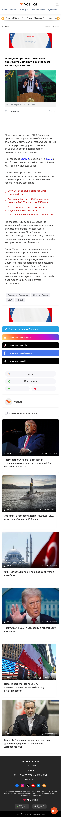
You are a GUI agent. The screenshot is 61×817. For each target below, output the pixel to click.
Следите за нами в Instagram (20, 337)
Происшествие (37, 9)
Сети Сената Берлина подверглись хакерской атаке (27, 192)
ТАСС (49, 158)
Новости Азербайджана (16, 18)
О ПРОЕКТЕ (30, 779)
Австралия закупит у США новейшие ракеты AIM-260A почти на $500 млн (28, 201)
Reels (4, 9)
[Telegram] (38, 786)
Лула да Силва (40, 295)
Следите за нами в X (17, 361)
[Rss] (44, 786)
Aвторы (14, 9)
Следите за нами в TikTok (19, 345)
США (10, 300)
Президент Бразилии (18, 295)
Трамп (20, 300)
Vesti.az (25, 158)
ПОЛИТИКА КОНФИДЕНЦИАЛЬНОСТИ (30, 775)
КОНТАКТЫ (30, 766)
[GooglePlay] (22, 806)
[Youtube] (33, 786)
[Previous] (3, 18)
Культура (52, 9)
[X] (28, 786)
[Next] (58, 18)
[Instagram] (22, 786)
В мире (24, 9)
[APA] (30, 800)
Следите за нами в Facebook (20, 353)
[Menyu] (4, 4)
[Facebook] (17, 786)
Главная (47, 27)
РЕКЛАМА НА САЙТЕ (30, 761)
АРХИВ (30, 770)
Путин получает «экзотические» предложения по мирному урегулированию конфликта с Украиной (30, 210)
